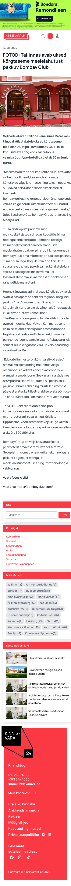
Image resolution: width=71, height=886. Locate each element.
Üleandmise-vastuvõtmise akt (46, 658)
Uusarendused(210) (20, 615)
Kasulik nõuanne (16, 555)
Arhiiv (9, 550)
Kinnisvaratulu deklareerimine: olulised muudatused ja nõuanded (48, 685)
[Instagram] (20, 857)
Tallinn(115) (15, 584)
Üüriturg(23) (34, 621)
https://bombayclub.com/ (34, 487)
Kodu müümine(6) (55, 627)
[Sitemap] (49, 834)
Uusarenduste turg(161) (47, 609)
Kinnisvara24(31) (48, 596)
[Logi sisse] (57, 36)
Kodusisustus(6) (48, 615)
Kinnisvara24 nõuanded (20, 564)
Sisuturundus (14, 545)
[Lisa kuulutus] (50, 36)
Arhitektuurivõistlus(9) (41, 584)
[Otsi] (43, 36)
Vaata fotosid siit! (15, 477)
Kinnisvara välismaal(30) (24, 627)
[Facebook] (11, 857)
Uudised (11, 541)
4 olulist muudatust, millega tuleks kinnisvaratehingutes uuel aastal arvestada (48, 699)
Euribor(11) (15, 590)
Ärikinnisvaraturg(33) (22, 603)
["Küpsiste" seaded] (43, 834)
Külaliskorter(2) (18, 609)
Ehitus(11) (53, 621)
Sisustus (11, 559)
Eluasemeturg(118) (38, 590)
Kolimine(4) (15, 621)
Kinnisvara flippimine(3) (40, 633)
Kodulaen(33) (48, 603)
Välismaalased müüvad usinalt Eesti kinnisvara (46, 713)
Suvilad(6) (14, 633)
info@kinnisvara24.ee (24, 784)
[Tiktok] (28, 857)
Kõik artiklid (13, 536)
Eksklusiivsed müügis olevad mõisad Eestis (45, 671)
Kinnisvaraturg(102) (21, 596)
